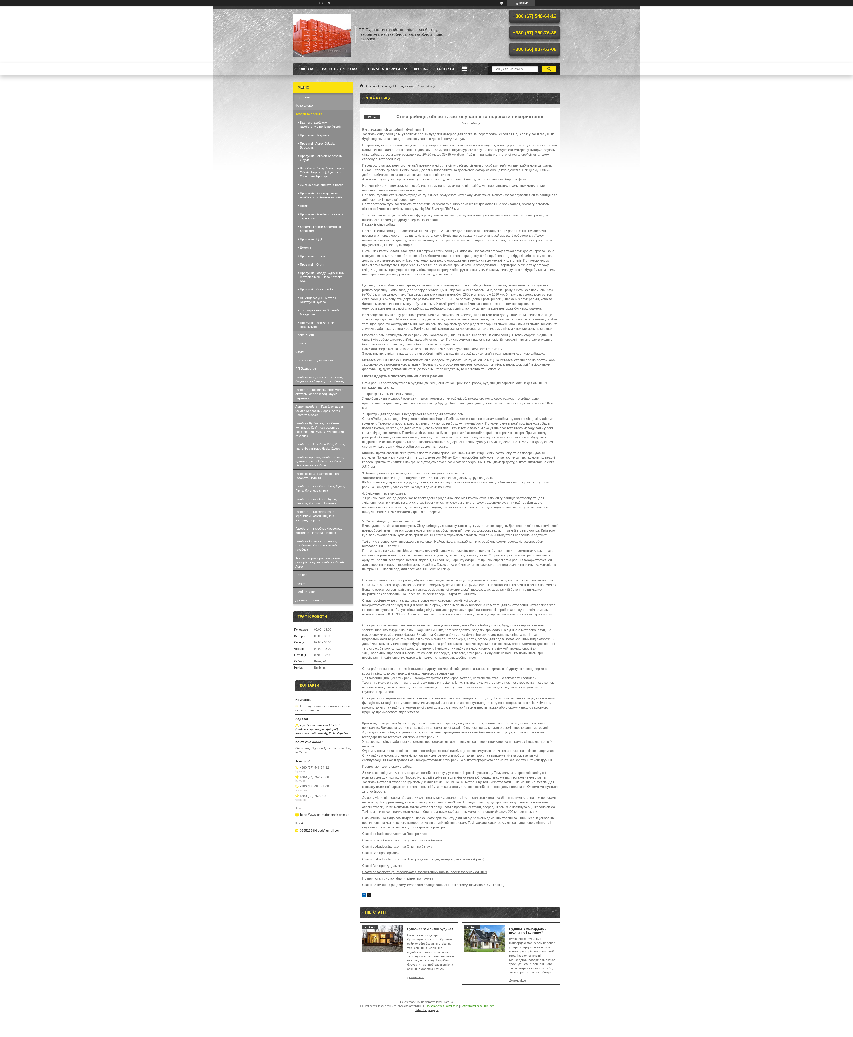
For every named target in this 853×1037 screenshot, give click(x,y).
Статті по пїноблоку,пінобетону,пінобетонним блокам (402, 840)
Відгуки (300, 583)
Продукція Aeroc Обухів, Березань (317, 145)
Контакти (445, 69)
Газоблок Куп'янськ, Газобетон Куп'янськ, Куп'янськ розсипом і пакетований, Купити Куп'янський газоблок (319, 429)
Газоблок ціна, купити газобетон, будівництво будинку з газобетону (319, 379)
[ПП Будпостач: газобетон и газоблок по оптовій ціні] (322, 34)
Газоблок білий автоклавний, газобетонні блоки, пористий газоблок (316, 545)
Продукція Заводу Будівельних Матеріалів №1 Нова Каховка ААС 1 (322, 277)
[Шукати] (549, 69)
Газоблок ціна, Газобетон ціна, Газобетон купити (317, 476)
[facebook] (364, 895)
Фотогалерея (305, 105)
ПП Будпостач (305, 368)
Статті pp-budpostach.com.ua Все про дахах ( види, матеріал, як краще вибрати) (423, 859)
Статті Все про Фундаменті (382, 866)
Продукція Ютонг (312, 264)
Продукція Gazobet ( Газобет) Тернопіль (321, 216)
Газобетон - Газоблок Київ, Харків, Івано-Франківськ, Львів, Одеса (320, 446)
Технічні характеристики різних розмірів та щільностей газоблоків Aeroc (319, 562)
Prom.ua (448, 1002)
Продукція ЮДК (311, 239)
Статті (370, 86)
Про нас (421, 69)
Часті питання (305, 591)
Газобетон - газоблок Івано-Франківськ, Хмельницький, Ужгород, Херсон (315, 516)
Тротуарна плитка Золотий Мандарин (319, 312)
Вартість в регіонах (339, 69)
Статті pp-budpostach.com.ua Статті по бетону (397, 846)
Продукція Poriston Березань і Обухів (321, 158)
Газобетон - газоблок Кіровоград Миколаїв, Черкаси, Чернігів (318, 530)
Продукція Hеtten (312, 256)
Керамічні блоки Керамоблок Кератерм (320, 228)
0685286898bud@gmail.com (320, 830)
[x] (369, 895)
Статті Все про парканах (380, 853)
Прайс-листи (304, 335)
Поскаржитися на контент (442, 1006)
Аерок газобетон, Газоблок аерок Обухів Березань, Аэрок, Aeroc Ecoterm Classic (319, 411)
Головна (305, 69)
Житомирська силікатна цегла (321, 185)
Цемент (305, 247)
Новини (300, 343)
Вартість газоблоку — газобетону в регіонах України (321, 124)
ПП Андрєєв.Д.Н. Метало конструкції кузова (318, 300)
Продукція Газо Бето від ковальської (317, 324)
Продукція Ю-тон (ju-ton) (318, 289)
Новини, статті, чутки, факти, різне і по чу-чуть (397, 878)
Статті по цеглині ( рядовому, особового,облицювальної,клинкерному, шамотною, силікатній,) (433, 885)
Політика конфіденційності (477, 1006)
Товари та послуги (383, 69)
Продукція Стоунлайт (315, 135)
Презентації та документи (314, 360)
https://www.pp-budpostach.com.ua (324, 814)
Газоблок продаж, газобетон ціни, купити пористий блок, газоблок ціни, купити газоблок (319, 461)
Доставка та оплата (309, 600)
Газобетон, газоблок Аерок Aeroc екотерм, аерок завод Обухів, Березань (319, 394)
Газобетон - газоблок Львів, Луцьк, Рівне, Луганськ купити (320, 488)
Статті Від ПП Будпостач (395, 86)
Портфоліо (303, 97)
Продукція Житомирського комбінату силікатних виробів (321, 195)
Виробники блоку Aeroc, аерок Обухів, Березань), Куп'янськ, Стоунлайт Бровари (322, 172)
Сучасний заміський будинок (430, 929)
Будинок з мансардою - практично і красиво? (527, 930)
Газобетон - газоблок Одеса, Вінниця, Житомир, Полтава (316, 501)
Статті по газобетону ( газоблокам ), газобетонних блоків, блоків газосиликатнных (424, 872)
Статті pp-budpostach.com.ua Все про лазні (394, 834)
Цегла (304, 205)
